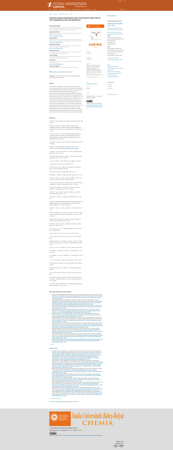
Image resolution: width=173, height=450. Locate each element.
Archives (55, 9)
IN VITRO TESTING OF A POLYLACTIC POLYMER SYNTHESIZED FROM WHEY (69, 320)
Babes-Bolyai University (112, 66)
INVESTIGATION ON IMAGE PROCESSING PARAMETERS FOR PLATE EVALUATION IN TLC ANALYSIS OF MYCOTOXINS (76, 374)
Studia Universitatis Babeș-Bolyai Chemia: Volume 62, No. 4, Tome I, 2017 (86, 363)
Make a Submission (112, 15)
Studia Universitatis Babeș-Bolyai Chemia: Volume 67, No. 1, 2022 (78, 304)
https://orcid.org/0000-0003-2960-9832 (56, 42)
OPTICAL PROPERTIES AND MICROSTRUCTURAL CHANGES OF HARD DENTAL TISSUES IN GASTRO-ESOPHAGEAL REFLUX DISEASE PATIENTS (75, 330)
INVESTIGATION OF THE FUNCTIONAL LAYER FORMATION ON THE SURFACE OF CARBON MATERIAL (77, 393)
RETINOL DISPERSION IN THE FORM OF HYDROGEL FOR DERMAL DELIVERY (77, 296)
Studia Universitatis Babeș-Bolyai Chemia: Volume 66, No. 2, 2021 (74, 359)
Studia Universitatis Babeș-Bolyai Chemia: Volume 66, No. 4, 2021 (86, 355)
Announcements (87, 9)
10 (59, 398)
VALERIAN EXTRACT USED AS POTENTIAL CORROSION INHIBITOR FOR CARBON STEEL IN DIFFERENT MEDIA (76, 365)
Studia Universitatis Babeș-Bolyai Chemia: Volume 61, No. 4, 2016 (73, 327)
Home (50, 14)
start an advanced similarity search (63, 401)
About (94, 9)
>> (53, 344)
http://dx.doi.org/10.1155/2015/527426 (69, 148)
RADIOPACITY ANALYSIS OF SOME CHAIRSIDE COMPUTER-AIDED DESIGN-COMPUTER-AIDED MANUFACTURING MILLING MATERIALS (77, 335)
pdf (89, 52)
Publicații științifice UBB (112, 76)
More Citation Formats (92, 77)
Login (124, 1)
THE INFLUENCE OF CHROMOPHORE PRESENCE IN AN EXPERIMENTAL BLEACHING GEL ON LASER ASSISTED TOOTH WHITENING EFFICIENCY (75, 384)
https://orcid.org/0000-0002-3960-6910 (56, 48)
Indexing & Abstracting (64, 9)
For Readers (109, 84)
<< (49, 398)
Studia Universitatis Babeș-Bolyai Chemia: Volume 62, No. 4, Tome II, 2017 (74, 312)
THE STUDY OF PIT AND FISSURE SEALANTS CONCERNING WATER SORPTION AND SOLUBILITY (79, 314)
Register (120, 1)
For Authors (109, 86)
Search (123, 9)
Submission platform (76, 9)
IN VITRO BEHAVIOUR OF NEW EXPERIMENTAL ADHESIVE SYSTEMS (71, 306)
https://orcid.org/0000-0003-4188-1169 (56, 64)
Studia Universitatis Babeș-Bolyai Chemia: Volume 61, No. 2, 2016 (67, 316)
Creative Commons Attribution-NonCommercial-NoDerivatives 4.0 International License (94, 105)
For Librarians (110, 88)
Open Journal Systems (112, 94)
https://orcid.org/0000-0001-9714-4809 (56, 36)
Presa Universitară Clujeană (113, 71)
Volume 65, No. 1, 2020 (63, 14)
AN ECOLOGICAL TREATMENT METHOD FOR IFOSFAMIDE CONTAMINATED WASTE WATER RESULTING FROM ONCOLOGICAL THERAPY (74, 370)
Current (49, 9)
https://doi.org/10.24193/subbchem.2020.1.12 (62, 71)
